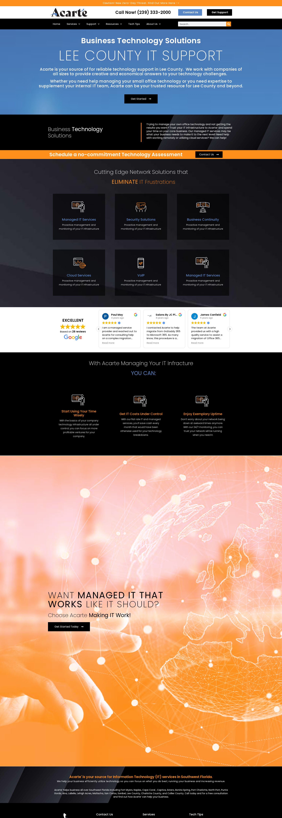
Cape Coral (149, 790)
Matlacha (98, 793)
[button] (229, 329)
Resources (112, 24)
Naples (137, 790)
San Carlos (110, 793)
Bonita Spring (182, 790)
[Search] (228, 24)
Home (56, 24)
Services (72, 24)
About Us (151, 24)
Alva (64, 793)
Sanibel (122, 793)
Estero (170, 790)
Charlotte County (151, 793)
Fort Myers (127, 790)
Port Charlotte (199, 790)
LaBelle (72, 793)
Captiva (161, 790)
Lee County (133, 793)
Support (91, 24)
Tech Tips (134, 24)
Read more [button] (108, 343)
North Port (214, 790)
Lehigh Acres (84, 793)
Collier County (175, 793)
